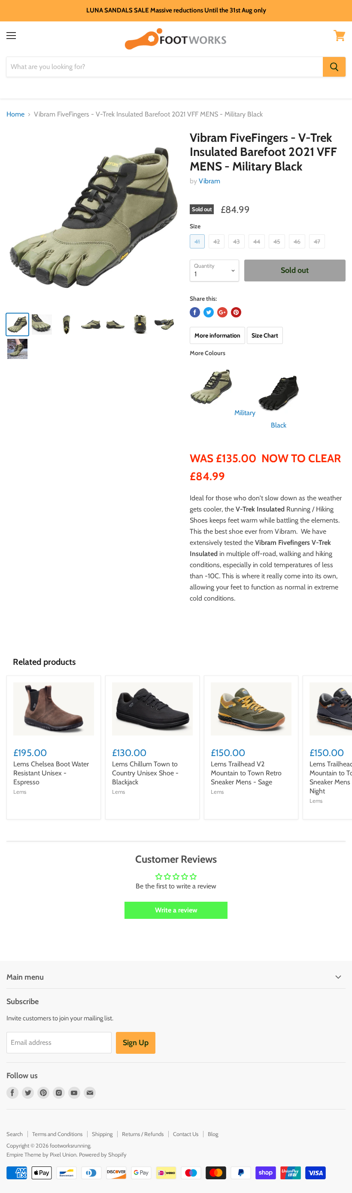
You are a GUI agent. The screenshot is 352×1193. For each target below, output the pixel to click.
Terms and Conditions (57, 1133)
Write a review (176, 910)
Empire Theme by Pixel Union (41, 1154)
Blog (213, 1133)
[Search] (334, 67)
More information (217, 335)
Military (244, 413)
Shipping (102, 1133)
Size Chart (265, 335)
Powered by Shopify (103, 1154)
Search (14, 1133)
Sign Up (136, 1042)
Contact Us (185, 1133)
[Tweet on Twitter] (208, 312)
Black (278, 425)
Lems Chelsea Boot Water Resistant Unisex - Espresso (51, 773)
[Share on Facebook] (195, 312)
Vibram (209, 181)
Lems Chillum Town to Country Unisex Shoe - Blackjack (145, 773)
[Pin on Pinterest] (236, 312)
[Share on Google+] (222, 312)
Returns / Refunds (143, 1133)
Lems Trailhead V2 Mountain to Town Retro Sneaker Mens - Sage (246, 773)
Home (15, 114)
